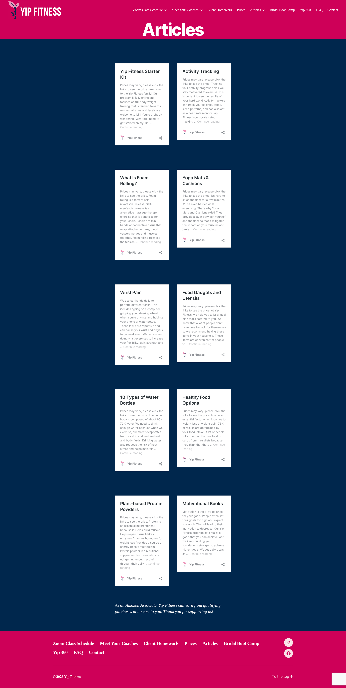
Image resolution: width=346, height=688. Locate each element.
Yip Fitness (72, 677)
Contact (332, 10)
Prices (241, 10)
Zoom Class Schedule (148, 10)
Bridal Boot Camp (282, 10)
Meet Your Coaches (185, 10)
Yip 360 (305, 10)
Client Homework (219, 10)
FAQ (319, 10)
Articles (255, 10)
